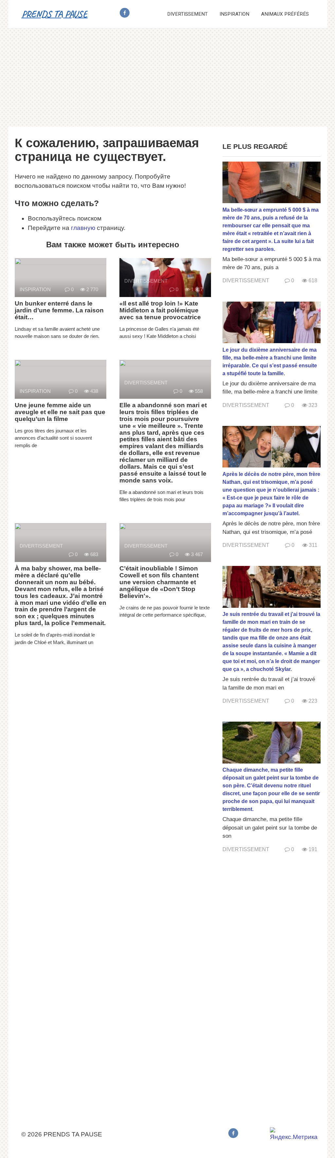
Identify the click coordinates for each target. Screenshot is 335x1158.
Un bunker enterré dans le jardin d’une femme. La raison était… (59, 310)
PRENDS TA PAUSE (55, 14)
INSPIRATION (234, 14)
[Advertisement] (167, 77)
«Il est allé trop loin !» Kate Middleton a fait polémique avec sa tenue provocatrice (160, 310)
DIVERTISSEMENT (187, 14)
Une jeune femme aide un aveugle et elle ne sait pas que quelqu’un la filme (60, 412)
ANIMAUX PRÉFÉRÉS (285, 14)
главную (83, 227)
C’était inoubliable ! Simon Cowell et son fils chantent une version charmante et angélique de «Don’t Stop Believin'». (159, 582)
